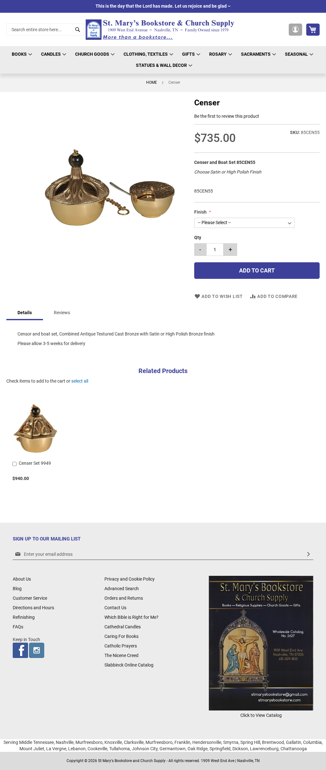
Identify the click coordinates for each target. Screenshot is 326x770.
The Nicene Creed (121, 655)
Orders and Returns (123, 598)
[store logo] (161, 29)
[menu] (163, 60)
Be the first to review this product (226, 116)
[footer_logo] (261, 708)
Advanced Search (121, 588)
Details (25, 312)
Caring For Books (121, 636)
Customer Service (30, 598)
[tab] (24, 313)
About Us (22, 579)
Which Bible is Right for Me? (131, 617)
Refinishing (24, 617)
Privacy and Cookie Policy (129, 579)
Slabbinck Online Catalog (128, 665)
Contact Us (115, 607)
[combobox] (44, 29)
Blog (17, 588)
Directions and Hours (33, 607)
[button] (295, 30)
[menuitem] (21, 54)
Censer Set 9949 (35, 463)
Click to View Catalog (261, 715)
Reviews (62, 312)
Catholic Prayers (120, 645)
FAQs (18, 626)
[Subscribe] (308, 554)
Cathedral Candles (122, 626)
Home (151, 82)
